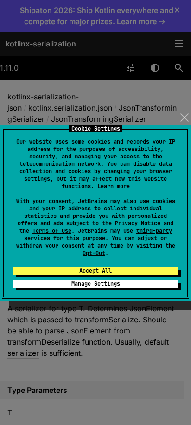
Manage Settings (95, 284)
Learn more (113, 186)
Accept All (95, 271)
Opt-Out (94, 253)
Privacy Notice (137, 223)
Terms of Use (51, 231)
